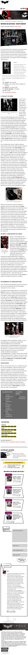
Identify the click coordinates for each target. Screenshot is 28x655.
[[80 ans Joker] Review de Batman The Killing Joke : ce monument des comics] (9, 517)
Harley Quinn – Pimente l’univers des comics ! (17, 503)
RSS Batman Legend (24, 626)
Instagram (22, 441)
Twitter (17, 441)
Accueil (2, 21)
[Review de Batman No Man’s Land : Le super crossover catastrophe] (9, 491)
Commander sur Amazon (10, 92)
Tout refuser (4, 650)
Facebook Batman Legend (20, 8)
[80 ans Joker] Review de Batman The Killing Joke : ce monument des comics (17, 517)
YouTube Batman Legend (25, 8)
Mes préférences (5, 652)
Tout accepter (4, 648)
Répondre (10, 611)
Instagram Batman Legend (23, 8)
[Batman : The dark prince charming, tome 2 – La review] (9, 478)
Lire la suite (16, 481)
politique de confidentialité (14, 645)
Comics (6, 21)
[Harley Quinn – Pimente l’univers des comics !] (9, 504)
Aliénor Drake (18, 26)
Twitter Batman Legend (22, 8)
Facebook (12, 441)
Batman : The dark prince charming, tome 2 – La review (17, 477)
